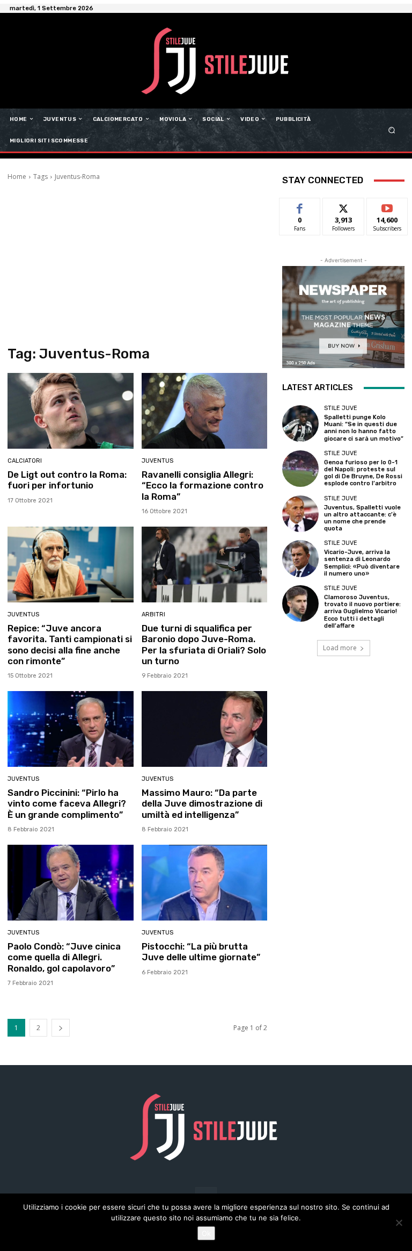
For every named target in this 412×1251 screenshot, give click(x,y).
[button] (391, 129)
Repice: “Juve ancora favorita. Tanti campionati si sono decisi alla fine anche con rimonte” (70, 644)
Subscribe (387, 206)
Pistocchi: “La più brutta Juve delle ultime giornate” (201, 951)
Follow (343, 206)
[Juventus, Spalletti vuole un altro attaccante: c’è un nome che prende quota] (300, 513)
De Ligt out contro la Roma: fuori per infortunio (67, 480)
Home (17, 176)
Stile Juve (340, 408)
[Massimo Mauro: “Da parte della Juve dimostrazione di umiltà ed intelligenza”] (205, 729)
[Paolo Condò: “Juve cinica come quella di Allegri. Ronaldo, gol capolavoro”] (71, 883)
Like (300, 206)
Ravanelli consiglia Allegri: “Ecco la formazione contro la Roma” (202, 485)
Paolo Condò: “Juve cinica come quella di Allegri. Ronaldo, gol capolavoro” (64, 957)
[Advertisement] (137, 262)
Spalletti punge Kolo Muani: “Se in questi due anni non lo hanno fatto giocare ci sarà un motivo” (363, 428)
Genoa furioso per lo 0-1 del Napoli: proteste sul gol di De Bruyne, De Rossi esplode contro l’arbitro (363, 473)
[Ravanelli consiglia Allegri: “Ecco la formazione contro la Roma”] (205, 411)
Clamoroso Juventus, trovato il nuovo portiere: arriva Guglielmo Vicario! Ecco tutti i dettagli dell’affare (362, 611)
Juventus (157, 461)
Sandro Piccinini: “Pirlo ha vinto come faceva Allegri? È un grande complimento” (67, 803)
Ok (206, 1233)
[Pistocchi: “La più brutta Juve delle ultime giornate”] (205, 883)
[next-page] (61, 1028)
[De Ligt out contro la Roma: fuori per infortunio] (71, 411)
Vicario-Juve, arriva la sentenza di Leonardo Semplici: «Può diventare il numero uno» (362, 563)
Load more (340, 647)
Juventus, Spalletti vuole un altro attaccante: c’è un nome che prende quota (362, 518)
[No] (398, 1222)
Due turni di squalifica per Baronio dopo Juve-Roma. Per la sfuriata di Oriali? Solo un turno (204, 644)
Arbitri (153, 614)
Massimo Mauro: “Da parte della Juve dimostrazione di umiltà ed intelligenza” (202, 803)
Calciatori (25, 461)
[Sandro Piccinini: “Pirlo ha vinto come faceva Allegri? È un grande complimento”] (71, 729)
